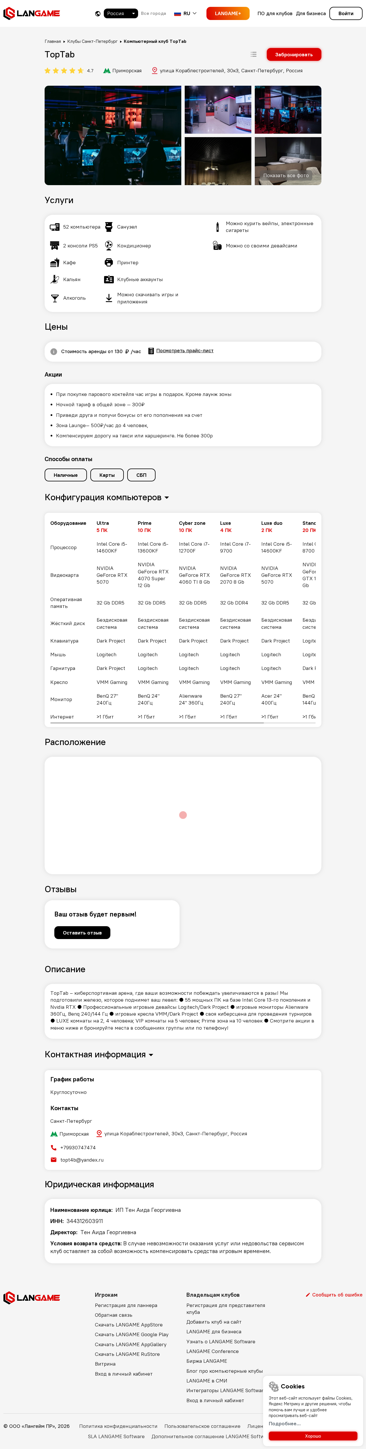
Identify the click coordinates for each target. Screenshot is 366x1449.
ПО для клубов (275, 13)
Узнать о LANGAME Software (220, 1341)
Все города (153, 13)
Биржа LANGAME (206, 1361)
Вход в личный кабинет (124, 1373)
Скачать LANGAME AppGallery (130, 1344)
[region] (183, 620)
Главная (53, 41)
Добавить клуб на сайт (214, 1321)
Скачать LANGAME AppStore (129, 1324)
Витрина (105, 1363)
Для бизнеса (311, 13)
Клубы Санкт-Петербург (92, 41)
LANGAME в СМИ (206, 1380)
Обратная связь (113, 1315)
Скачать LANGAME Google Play (131, 1334)
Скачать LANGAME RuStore (127, 1354)
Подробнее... (285, 1423)
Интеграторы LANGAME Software (226, 1390)
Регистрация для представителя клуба (225, 1308)
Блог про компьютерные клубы (224, 1371)
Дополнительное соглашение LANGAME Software (212, 1436)
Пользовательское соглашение (202, 1426)
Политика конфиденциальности (118, 1426)
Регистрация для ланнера (126, 1305)
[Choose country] (98, 13)
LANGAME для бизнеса (213, 1331)
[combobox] (121, 13)
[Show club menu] (253, 54)
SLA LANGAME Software (116, 1436)
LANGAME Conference (212, 1351)
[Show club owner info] (53, 351)
